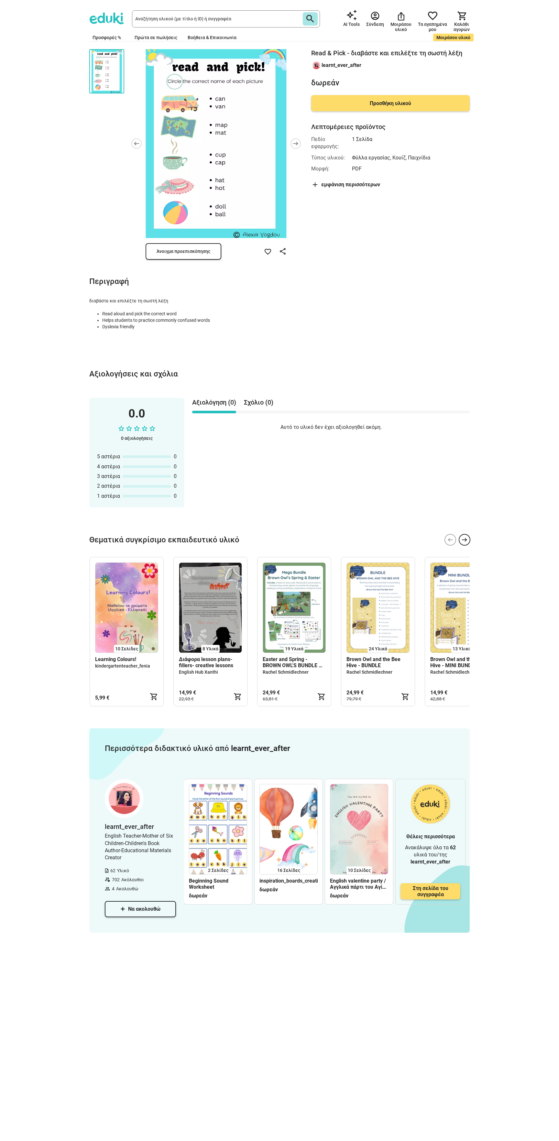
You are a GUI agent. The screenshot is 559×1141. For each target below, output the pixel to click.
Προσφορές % (107, 37)
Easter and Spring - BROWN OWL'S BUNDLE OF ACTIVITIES (294, 662)
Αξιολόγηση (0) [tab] (214, 402)
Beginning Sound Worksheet (208, 884)
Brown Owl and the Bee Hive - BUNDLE (373, 662)
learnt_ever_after (341, 65)
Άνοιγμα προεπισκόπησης (183, 251)
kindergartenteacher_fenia (122, 665)
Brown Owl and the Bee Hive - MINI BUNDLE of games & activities (457, 662)
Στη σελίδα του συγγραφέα (430, 891)
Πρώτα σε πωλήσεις (156, 37)
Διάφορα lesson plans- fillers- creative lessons (206, 662)
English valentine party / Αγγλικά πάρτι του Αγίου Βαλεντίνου (359, 884)
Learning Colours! (115, 659)
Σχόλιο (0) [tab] (258, 402)
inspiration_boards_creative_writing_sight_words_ (288, 881)
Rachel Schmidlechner (286, 672)
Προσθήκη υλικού (390, 103)
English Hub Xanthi (198, 672)
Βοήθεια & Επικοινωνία (212, 37)
